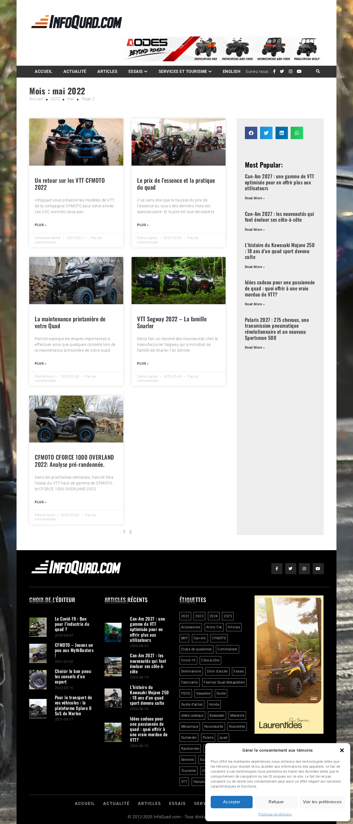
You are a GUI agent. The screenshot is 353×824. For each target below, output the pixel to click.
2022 (185, 616)
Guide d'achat (192, 704)
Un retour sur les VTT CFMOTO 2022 (70, 183)
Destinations (191, 671)
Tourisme (188, 771)
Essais (136, 71)
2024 (214, 616)
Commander (227, 649)
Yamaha (199, 782)
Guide (221, 693)
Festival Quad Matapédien (224, 682)
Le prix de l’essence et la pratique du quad (176, 183)
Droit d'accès (217, 671)
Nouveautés (213, 726)
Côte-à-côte (210, 660)
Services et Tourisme (183, 71)
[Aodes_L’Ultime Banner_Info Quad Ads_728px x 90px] (223, 59)
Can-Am (200, 638)
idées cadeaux (192, 715)
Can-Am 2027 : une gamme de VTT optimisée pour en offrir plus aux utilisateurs (279, 182)
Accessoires (190, 627)
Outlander (189, 738)
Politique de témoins (275, 814)
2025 (228, 616)
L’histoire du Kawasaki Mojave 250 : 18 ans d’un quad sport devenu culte (280, 250)
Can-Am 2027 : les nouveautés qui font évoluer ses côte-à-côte (279, 216)
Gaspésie (203, 693)
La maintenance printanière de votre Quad (70, 322)
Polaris (208, 738)
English (232, 71)
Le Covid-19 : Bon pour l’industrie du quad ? (72, 623)
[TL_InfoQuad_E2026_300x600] (289, 732)
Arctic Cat (214, 627)
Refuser (276, 801)
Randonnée (190, 749)
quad (224, 738)
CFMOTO (219, 638)
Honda (214, 704)
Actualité (74, 71)
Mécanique (190, 726)
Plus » (40, 225)
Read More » (255, 198)
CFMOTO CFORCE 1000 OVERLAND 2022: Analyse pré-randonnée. (74, 460)
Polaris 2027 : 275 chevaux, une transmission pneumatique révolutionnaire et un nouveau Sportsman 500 (277, 328)
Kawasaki (217, 715)
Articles (107, 71)
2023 (199, 616)
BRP (184, 638)
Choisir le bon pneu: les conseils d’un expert (73, 676)
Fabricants (189, 682)
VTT (184, 782)
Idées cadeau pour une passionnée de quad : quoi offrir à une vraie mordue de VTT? (280, 288)
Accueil (43, 71)
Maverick (237, 715)
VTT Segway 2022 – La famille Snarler (172, 322)
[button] (342, 750)
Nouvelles (237, 726)
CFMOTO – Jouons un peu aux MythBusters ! (74, 650)
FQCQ (185, 693)
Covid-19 (188, 660)
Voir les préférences (322, 801)
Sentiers (187, 760)
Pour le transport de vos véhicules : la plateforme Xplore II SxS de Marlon (73, 705)
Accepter (231, 801)
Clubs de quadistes (196, 649)
